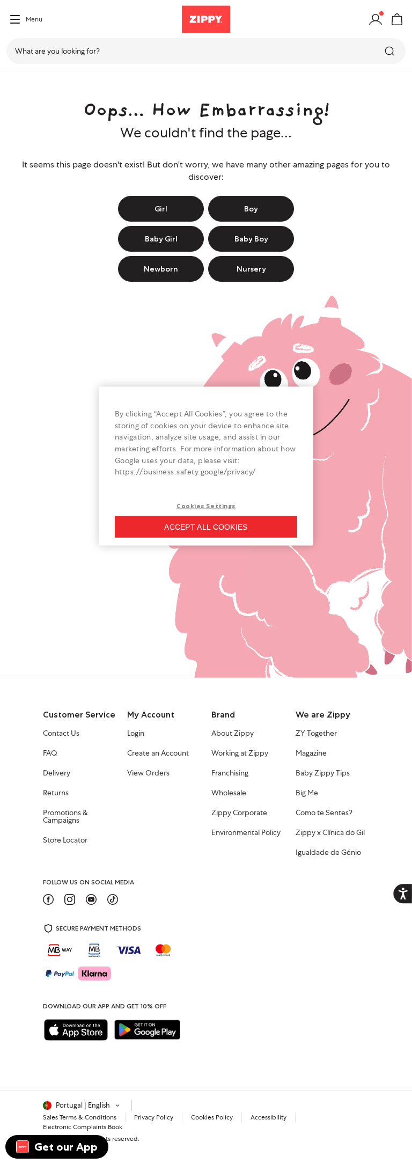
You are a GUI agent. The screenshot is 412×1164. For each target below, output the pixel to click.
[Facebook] (48, 899)
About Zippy (232, 733)
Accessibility (268, 1117)
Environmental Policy (246, 833)
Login (135, 733)
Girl (160, 209)
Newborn (161, 269)
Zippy (17, 84)
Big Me (307, 793)
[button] (397, 19)
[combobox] (206, 51)
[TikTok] (112, 899)
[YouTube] (91, 899)
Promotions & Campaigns (65, 817)
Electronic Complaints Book (82, 1127)
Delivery (56, 773)
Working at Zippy (239, 753)
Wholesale (228, 793)
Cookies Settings (206, 505)
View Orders (148, 773)
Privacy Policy (153, 1117)
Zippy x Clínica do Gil (330, 833)
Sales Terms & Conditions (79, 1117)
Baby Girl (161, 239)
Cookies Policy (212, 1117)
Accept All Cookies (205, 526)
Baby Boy (251, 239)
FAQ (50, 753)
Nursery (251, 269)
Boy (251, 209)
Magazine (311, 753)
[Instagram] (69, 899)
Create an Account (158, 753)
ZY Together (316, 733)
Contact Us (61, 733)
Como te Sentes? (324, 813)
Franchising (229, 773)
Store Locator (65, 840)
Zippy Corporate (239, 813)
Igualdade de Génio (328, 852)
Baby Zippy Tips (323, 773)
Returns (56, 793)
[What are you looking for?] (390, 51)
